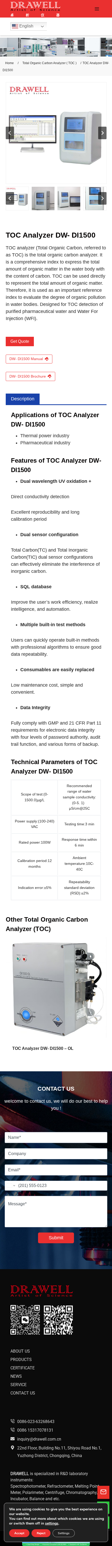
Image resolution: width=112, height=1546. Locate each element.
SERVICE (18, 1384)
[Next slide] (102, 133)
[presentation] (56, 987)
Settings (64, 1533)
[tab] (23, 399)
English (25, 26)
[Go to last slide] (10, 133)
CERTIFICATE (22, 1367)
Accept (19, 1533)
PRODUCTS (21, 1359)
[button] (17, 198)
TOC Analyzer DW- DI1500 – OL (42, 1048)
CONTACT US (22, 1393)
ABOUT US (20, 1351)
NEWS (16, 1376)
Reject (41, 1533)
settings (51, 1523)
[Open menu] (97, 9)
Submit (56, 1237)
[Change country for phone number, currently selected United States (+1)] (10, 1186)
